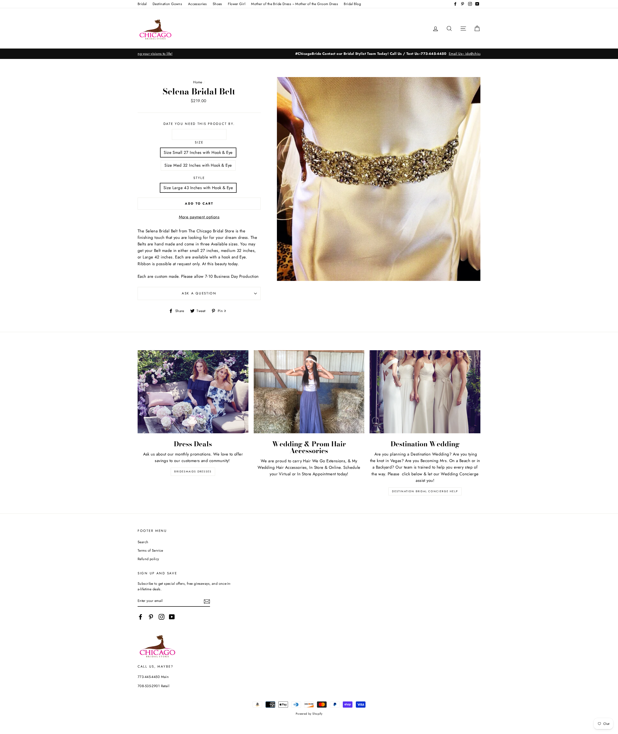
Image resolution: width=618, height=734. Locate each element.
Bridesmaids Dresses (192, 471)
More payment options (199, 217)
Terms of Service (150, 550)
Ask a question (199, 293)
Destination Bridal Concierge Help (425, 491)
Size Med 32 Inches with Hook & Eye (198, 165)
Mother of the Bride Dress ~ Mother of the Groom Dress (294, 3)
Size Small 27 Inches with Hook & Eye (198, 152)
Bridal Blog (352, 3)
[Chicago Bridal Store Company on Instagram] (161, 617)
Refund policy (148, 558)
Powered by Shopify (309, 714)
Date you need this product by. (199, 123)
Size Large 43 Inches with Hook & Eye (198, 188)
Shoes (217, 3)
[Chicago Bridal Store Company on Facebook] (140, 617)
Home (197, 82)
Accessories (197, 3)
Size (199, 142)
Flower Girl (236, 3)
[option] (309, 54)
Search (143, 542)
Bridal (142, 3)
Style (199, 177)
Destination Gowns (167, 3)
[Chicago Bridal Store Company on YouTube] (172, 617)
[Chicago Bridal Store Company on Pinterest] (151, 617)
